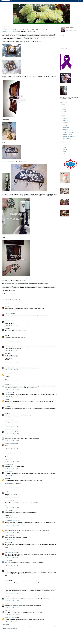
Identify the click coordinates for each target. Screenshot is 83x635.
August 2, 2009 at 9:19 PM (12, 403)
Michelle (6, 384)
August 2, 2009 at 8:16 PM (12, 389)
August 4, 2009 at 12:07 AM (12, 593)
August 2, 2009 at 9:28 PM (12, 416)
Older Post (55, 626)
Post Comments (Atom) (12, 628)
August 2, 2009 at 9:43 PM (12, 433)
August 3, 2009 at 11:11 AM (12, 539)
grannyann (7, 580)
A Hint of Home (8, 464)
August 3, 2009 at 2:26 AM (12, 475)
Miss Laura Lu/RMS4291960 (10, 552)
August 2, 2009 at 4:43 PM (12, 316)
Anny (6, 603)
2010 (63, 115)
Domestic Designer (8, 535)
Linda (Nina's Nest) (8, 392)
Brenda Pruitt (7, 542)
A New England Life (9, 313)
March (64, 149)
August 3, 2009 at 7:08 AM (12, 497)
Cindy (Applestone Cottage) (10, 443)
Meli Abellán (7, 560)
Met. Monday (65, 131)
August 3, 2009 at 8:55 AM (12, 517)
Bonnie (6, 328)
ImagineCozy (7, 471)
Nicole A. (6, 610)
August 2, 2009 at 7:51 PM (12, 341)
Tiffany (6, 528)
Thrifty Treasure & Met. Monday (69, 132)
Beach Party (65, 129)
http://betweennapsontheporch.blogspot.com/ (11, 31)
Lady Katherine (8, 320)
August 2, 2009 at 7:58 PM (12, 369)
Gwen (6, 413)
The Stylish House (8, 568)
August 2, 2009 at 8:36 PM (12, 396)
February (65, 151)
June (64, 144)
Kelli (6, 596)
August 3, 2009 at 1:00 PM (12, 565)
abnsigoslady (7, 406)
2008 (63, 153)
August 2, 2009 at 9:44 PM (12, 440)
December (65, 118)
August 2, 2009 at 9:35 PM (12, 426)
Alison (6, 306)
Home (30, 626)
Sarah (6, 366)
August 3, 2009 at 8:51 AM (12, 507)
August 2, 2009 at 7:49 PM (12, 332)
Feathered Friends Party (67, 134)
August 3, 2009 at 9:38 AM (12, 525)
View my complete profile (71, 30)
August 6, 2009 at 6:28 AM (12, 614)
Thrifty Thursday (66, 127)
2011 (63, 113)
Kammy (6, 491)
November (65, 120)
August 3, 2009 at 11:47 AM (12, 549)
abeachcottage (8, 420)
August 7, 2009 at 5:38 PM (12, 621)
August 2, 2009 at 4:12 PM (12, 310)
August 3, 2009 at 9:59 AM (12, 532)
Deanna (6, 353)
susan (6, 399)
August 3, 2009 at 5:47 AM (12, 487)
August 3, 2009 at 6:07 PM (12, 583)
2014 (63, 107)
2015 (63, 106)
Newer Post (4, 626)
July (64, 142)
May (64, 145)
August (64, 125)
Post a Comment (5, 624)
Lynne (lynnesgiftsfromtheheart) (11, 520)
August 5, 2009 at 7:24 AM (12, 600)
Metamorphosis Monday (67, 140)
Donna (6, 335)
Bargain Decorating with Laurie (11, 617)
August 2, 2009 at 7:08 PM (12, 325)
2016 (63, 104)
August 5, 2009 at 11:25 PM (12, 607)
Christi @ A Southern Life (10, 500)
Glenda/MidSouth (71, 27)
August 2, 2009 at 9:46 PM (12, 461)
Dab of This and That (41, 6)
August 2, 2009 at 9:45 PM (12, 448)
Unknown (7, 478)
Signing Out (7, 372)
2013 (63, 109)
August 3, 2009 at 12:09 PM (12, 557)
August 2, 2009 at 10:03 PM (12, 468)
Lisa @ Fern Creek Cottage (10, 429)
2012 (63, 111)
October (64, 122)
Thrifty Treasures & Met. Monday (69, 136)
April (64, 147)
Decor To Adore (8, 510)
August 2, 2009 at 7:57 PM (12, 362)
